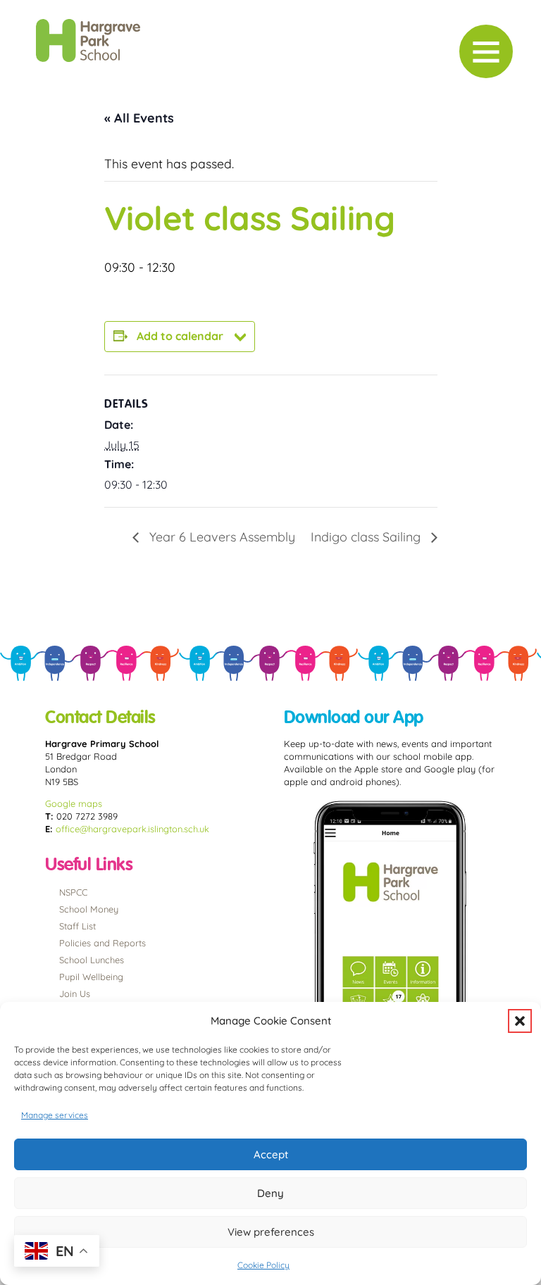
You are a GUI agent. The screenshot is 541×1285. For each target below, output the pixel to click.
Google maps (73, 803)
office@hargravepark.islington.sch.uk (132, 828)
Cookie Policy (263, 1265)
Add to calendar (180, 336)
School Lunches (91, 959)
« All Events (139, 118)
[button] (520, 1021)
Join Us (74, 993)
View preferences (271, 1232)
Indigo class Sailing (367, 537)
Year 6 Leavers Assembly (220, 537)
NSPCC (73, 892)
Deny (270, 1193)
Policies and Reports (102, 942)
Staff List (77, 926)
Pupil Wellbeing (91, 976)
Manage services (54, 1115)
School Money (88, 909)
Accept (271, 1154)
